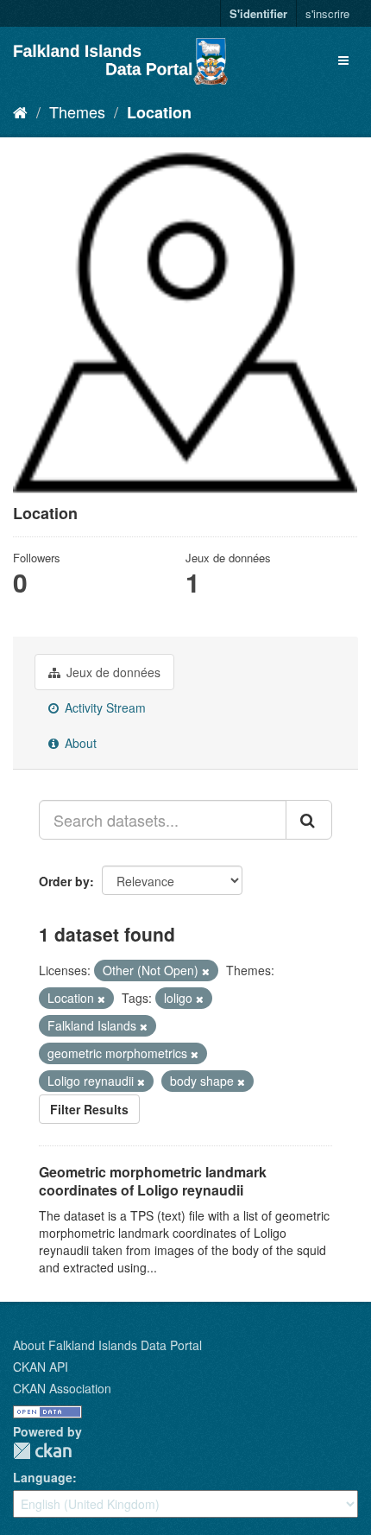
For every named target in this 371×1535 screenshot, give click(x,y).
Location (159, 112)
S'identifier (258, 13)
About (79, 743)
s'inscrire (327, 13)
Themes (77, 111)
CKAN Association (62, 1388)
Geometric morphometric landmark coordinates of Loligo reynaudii (153, 1181)
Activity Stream (103, 707)
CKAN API (40, 1366)
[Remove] (206, 971)
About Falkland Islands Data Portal (107, 1345)
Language (42, 1477)
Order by (64, 881)
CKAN (42, 1451)
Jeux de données (111, 672)
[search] (309, 820)
